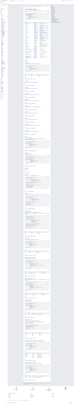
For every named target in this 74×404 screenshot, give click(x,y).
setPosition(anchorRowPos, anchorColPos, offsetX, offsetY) (29, 56)
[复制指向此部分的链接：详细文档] (28, 60)
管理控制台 (31, 394)
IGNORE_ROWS (34, 258)
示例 (7, 3)
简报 (52, 395)
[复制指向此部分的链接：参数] (26, 73)
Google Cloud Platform (25, 400)
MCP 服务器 (22, 0)
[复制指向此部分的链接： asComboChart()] (29, 99)
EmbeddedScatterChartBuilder (36, 37)
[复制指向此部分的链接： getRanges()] (28, 193)
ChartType (35, 42)
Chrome (18, 400)
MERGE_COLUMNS (43, 279)
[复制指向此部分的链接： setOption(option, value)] (32, 319)
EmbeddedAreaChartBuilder (35, 82)
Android (15, 400)
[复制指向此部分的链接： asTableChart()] (29, 130)
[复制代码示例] (48, 12)
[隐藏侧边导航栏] (7, 403)
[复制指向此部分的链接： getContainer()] (29, 174)
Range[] (35, 45)
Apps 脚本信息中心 (32, 395)
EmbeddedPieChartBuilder (35, 119)
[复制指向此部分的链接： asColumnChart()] (30, 93)
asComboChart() (26, 30)
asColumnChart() (27, 28)
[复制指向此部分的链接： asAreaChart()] (29, 81)
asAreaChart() (26, 25)
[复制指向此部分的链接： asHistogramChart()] (31, 105)
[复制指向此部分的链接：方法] (26, 21)
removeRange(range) (27, 46)
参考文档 (5, 3)
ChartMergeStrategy (34, 294)
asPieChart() (26, 35)
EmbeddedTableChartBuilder (35, 131)
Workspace (5, 0)
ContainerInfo (28, 175)
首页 (9, 0)
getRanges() (26, 45)
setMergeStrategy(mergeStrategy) (28, 51)
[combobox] (64, 0)
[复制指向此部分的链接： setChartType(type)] (31, 238)
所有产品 (15, 0)
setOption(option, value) (28, 54)
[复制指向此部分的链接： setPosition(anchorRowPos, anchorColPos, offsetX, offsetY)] (43, 340)
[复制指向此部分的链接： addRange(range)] (30, 62)
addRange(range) (37, 194)
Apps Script (12, 0)
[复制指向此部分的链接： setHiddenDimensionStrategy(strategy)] (36, 257)
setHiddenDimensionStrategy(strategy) (29, 49)
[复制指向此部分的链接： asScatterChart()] (30, 124)
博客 (52, 394)
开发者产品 (9, 395)
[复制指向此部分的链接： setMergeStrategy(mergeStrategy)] (35, 278)
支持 (9, 3)
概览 (1, 3)
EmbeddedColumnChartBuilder (36, 94)
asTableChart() (26, 38)
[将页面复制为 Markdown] (39, 9)
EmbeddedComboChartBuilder (28, 103)
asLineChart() (26, 33)
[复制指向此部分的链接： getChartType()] (29, 168)
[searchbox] (4, 5)
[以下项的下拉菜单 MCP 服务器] (23, 0)
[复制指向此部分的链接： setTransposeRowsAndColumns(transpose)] (37, 362)
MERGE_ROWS (36, 279)
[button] (4, 9)
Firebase (21, 400)
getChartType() (26, 42)
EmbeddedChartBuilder (35, 24)
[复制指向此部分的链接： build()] (27, 136)
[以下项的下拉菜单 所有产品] (16, 0)
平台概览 (9, 394)
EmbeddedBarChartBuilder (35, 88)
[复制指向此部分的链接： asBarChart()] (29, 87)
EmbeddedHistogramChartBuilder (36, 32)
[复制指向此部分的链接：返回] (26, 77)
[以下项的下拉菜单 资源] (19, 0)
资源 (18, 0)
